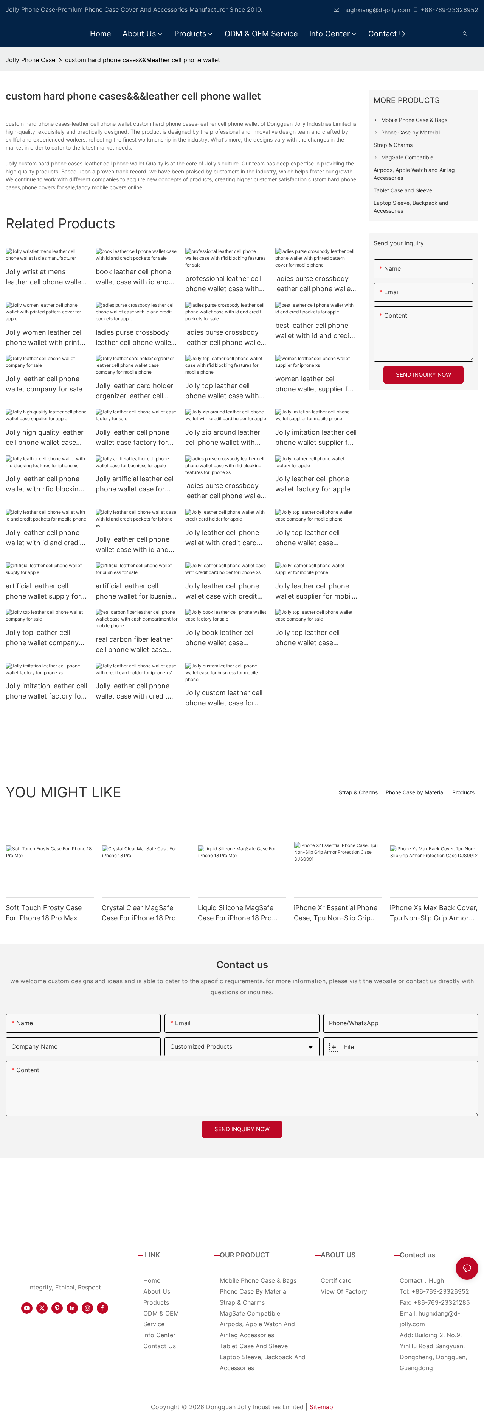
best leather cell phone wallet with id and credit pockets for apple (313, 331)
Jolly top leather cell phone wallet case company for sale (307, 638)
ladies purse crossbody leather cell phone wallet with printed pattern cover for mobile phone (314, 284)
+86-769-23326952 (449, 10)
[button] (403, 33)
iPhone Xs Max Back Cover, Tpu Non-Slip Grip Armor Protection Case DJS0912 (434, 913)
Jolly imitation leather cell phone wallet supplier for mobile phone (316, 437)
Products (463, 792)
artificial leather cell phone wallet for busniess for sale (137, 591)
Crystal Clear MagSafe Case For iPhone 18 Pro (139, 913)
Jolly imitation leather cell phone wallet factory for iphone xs (46, 691)
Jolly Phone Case (30, 60)
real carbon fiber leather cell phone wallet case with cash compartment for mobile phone (134, 645)
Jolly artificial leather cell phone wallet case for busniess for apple (135, 484)
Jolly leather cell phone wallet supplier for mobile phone (315, 591)
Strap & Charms (358, 792)
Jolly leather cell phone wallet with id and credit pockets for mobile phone (44, 538)
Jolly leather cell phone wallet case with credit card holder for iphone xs (225, 591)
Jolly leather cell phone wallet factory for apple (312, 484)
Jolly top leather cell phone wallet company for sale (42, 638)
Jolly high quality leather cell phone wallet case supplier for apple (45, 437)
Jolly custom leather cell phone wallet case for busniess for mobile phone (223, 698)
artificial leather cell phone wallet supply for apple (43, 591)
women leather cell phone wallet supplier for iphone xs (315, 384)
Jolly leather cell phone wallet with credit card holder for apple (222, 538)
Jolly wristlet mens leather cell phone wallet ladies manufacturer (45, 277)
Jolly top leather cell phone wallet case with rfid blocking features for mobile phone (225, 391)
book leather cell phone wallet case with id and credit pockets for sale (133, 277)
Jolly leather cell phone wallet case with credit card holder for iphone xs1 (132, 691)
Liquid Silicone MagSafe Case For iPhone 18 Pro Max (235, 913)
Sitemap (321, 1407)
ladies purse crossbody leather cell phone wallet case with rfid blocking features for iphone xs (224, 491)
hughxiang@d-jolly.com (376, 10)
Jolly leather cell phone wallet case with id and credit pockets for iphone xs (136, 545)
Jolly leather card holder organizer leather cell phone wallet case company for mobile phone (134, 391)
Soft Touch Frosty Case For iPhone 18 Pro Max (44, 913)
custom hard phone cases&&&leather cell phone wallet (142, 60)
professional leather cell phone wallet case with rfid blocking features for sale (225, 284)
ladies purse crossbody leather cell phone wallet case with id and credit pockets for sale (224, 338)
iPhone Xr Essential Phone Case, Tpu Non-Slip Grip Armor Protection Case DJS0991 (335, 913)
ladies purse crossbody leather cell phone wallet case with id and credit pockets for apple (135, 338)
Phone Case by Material (415, 792)
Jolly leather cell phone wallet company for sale (44, 384)
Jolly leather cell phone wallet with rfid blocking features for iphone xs (44, 484)
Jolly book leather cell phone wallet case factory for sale (220, 638)
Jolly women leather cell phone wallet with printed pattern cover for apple (47, 338)
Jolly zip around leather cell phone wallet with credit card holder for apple (222, 437)
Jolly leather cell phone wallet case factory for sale (132, 437)
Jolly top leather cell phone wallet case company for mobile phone (307, 538)
